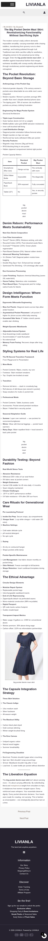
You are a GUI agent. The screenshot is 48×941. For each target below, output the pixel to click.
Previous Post (24, 812)
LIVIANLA (36, 4)
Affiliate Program (24, 893)
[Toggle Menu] (12, 4)
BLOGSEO (8, 27)
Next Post (24, 818)
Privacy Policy (24, 868)
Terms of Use (24, 890)
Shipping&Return (24, 871)
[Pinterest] (24, 852)
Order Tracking (24, 887)
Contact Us (24, 874)
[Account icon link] (44, 12)
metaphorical (16, 786)
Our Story (24, 865)
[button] (24, 12)
